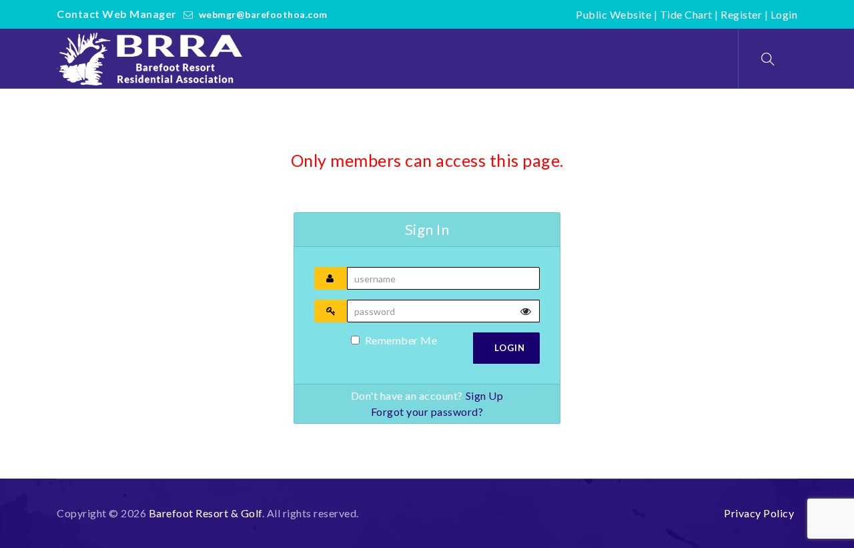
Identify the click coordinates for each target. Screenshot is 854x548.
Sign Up (485, 395)
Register (741, 14)
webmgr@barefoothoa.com (263, 14)
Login (784, 14)
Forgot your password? (427, 411)
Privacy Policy (759, 513)
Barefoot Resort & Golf (205, 513)
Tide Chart (686, 14)
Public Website (613, 14)
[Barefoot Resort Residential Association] (153, 59)
